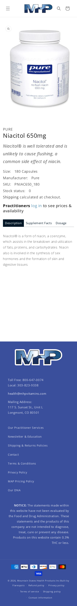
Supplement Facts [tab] (39, 223)
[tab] (13, 223)
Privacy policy (56, 585)
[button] (8, 8)
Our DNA (14, 490)
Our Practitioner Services (26, 428)
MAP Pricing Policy (21, 481)
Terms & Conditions (22, 463)
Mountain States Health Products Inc (38, 580)
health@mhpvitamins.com (27, 393)
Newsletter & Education (25, 436)
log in (36, 205)
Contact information (40, 597)
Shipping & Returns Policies (28, 445)
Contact (13, 454)
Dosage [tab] (61, 223)
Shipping (11, 197)
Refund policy (36, 585)
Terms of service (29, 591)
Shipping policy (52, 591)
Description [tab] (13, 223)
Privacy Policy (17, 472)
